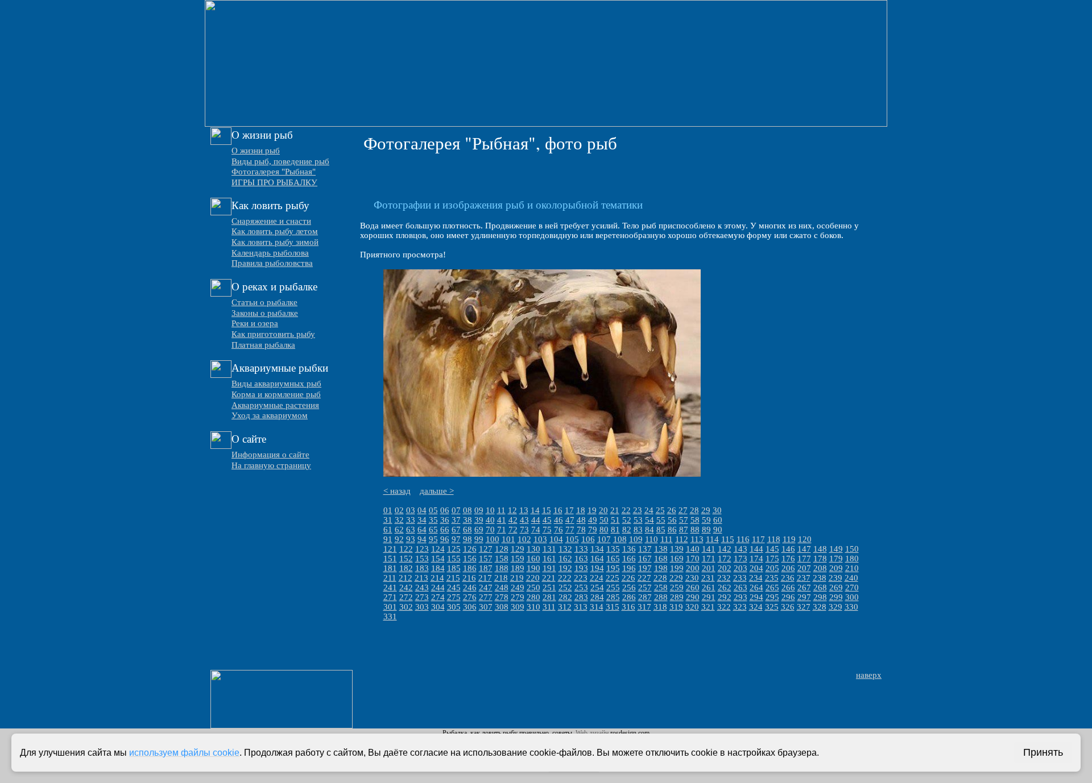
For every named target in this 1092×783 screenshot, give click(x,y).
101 (508, 539)
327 (803, 606)
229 (676, 577)
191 (549, 568)
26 (671, 510)
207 (804, 568)
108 (620, 539)
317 (644, 606)
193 (581, 568)
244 (438, 587)
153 (422, 558)
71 (501, 529)
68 (467, 529)
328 (819, 606)
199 (677, 568)
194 (597, 568)
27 (683, 510)
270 (852, 587)
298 (820, 597)
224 (596, 577)
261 (708, 587)
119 (789, 539)
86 (672, 529)
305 (454, 606)
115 (727, 539)
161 (549, 558)
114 (712, 539)
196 (629, 568)
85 (660, 529)
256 (629, 587)
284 (597, 597)
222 (565, 577)
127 (486, 548)
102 (524, 539)
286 (629, 597)
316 (628, 606)
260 (693, 587)
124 (438, 548)
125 (454, 548)
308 (501, 606)
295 (772, 597)
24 (648, 510)
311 (549, 606)
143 (740, 548)
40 (490, 519)
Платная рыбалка (263, 344)
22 (626, 510)
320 (692, 606)
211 (389, 577)
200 (693, 568)
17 (569, 510)
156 (470, 558)
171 (708, 558)
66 (444, 529)
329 (835, 606)
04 (422, 510)
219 (517, 577)
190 (533, 568)
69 (478, 529)
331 (390, 616)
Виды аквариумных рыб (276, 383)
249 (517, 587)
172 (724, 558)
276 (470, 597)
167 (645, 558)
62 (399, 529)
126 (470, 548)
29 (705, 510)
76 (558, 529)
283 (581, 597)
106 (588, 539)
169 (677, 558)
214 (437, 577)
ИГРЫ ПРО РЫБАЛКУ (274, 182)
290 (693, 597)
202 (724, 568)
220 (533, 577)
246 (470, 587)
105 (572, 539)
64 (422, 529)
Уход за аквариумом (269, 415)
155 (454, 558)
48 (581, 519)
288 (661, 597)
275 (454, 597)
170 (693, 558)
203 (740, 568)
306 (470, 606)
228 (660, 577)
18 (580, 510)
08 (467, 510)
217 (485, 577)
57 (683, 519)
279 (517, 597)
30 (717, 510)
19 (592, 510)
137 (645, 548)
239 (835, 577)
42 (513, 519)
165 (613, 558)
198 (661, 568)
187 (486, 568)
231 (708, 577)
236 (788, 577)
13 (523, 510)
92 (399, 539)
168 (661, 558)
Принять (1043, 752)
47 (569, 519)
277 (486, 597)
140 (693, 548)
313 (581, 606)
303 (422, 606)
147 (804, 548)
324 (756, 606)
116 (743, 539)
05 (433, 510)
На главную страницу (271, 465)
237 (803, 577)
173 (740, 558)
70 (490, 529)
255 (613, 587)
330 (851, 606)
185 (454, 568)
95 (433, 539)
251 (549, 587)
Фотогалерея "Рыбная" (273, 171)
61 (387, 529)
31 (387, 519)
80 (604, 529)
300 (852, 597)
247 (486, 587)
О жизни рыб (255, 150)
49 (592, 519)
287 (645, 597)
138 (661, 548)
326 (788, 606)
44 (535, 519)
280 (533, 597)
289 (677, 597)
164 (597, 558)
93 (410, 539)
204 (756, 568)
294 (756, 597)
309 (517, 606)
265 (772, 587)
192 (565, 568)
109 (636, 539)
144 (756, 548)
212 (405, 577)
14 (535, 510)
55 (660, 519)
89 (706, 529)
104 (556, 539)
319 (676, 606)
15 (546, 510)
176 (788, 558)
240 (851, 577)
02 (399, 510)
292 (724, 597)
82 (626, 529)
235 (772, 577)
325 (772, 606)
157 (486, 558)
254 (597, 587)
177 (804, 558)
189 (517, 568)
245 (454, 587)
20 (603, 510)
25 (660, 510)
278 (501, 597)
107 (604, 539)
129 (517, 548)
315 (612, 606)
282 (565, 597)
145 (772, 548)
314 (596, 606)
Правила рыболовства (272, 263)
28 (694, 510)
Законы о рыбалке (264, 313)
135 (613, 548)
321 (708, 606)
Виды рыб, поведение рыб (280, 161)
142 (724, 548)
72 (513, 529)
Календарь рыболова (270, 252)
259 (677, 587)
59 (706, 519)
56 (672, 519)
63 (410, 529)
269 (836, 587)
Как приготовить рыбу (273, 334)
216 (469, 577)
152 (406, 558)
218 (501, 577)
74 (535, 529)
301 (390, 606)
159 (517, 558)
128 (501, 548)
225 (612, 577)
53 (638, 519)
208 (820, 568)
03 (410, 510)
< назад (397, 490)
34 (422, 519)
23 (637, 510)
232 (724, 577)
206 (788, 568)
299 (836, 597)
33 (410, 519)
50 (604, 519)
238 (819, 577)
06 (444, 510)
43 (524, 519)
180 (852, 558)
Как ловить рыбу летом (274, 231)
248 (501, 587)
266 (788, 587)
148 (820, 548)
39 (478, 519)
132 (565, 548)
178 (820, 558)
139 (677, 548)
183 (422, 568)
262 (724, 587)
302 (406, 606)
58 (695, 519)
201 (708, 568)
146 (788, 548)
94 (422, 539)
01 (387, 510)
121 (390, 548)
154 (438, 558)
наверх (869, 675)
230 (692, 577)
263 (740, 587)
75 (547, 529)
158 (501, 558)
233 (740, 577)
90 (717, 529)
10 (490, 510)
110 (651, 539)
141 (708, 548)
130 (533, 548)
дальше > (437, 490)
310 (533, 606)
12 (512, 510)
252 (565, 587)
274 (438, 597)
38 (467, 519)
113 (697, 539)
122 (406, 548)
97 (456, 539)
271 (390, 597)
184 (438, 568)
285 (613, 597)
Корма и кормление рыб (276, 394)
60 (717, 519)
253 (581, 587)
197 (645, 568)
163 (581, 558)
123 (422, 548)
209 (836, 568)
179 (836, 558)
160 (533, 558)
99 (478, 539)
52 (626, 519)
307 (486, 606)
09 (478, 510)
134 (597, 548)
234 (756, 577)
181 (390, 568)
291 (708, 597)
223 (581, 577)
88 (695, 529)
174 (756, 558)
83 (638, 529)
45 (547, 519)
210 (852, 568)
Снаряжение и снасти (271, 221)
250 (533, 587)
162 (565, 558)
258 (661, 587)
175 (772, 558)
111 (666, 539)
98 (467, 539)
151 (390, 558)
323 (740, 606)
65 (433, 529)
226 (628, 577)
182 (406, 568)
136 (629, 548)
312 (565, 606)
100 (492, 539)
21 (614, 510)
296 (788, 597)
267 (804, 587)
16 (557, 510)
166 (629, 558)
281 (549, 597)
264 (756, 587)
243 (422, 587)
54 (649, 519)
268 (820, 587)
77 (569, 529)
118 (773, 539)
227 (644, 577)
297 (804, 597)
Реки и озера (254, 323)
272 (406, 597)
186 (470, 568)
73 (524, 529)
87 (683, 529)
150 (852, 548)
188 (501, 568)
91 (387, 539)
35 (433, 519)
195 (613, 568)
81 (615, 529)
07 (456, 510)
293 (740, 597)
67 (456, 529)
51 (615, 519)
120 (805, 539)
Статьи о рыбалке (264, 302)
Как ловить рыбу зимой (274, 242)
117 (758, 539)
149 (836, 548)
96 (444, 539)
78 (581, 529)
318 (660, 606)
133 (581, 548)
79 (592, 529)
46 (558, 519)
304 (438, 606)
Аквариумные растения (275, 405)
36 (444, 519)
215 (453, 577)
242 (406, 587)
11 (501, 510)
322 (724, 606)
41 (501, 519)
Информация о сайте (270, 454)
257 (645, 587)
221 (549, 577)
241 (390, 587)
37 (456, 519)
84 (649, 529)
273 (422, 597)
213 (421, 577)
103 (540, 539)
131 (549, 548)
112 (681, 539)
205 (772, 568)
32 (399, 519)
